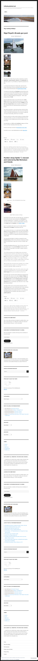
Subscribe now (7, 340)
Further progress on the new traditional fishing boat (13, 529)
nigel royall (17, 150)
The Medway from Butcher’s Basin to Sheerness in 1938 (14, 542)
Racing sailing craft (23, 307)
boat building (14, 149)
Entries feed (6, 447)
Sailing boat (19, 148)
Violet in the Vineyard (15, 408)
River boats (12, 148)
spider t (18, 310)
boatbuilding (18, 149)
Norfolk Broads (22, 150)
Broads (8, 150)
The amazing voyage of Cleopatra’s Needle (11, 533)
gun (9, 150)
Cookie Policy (17, 659)
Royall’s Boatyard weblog (22, 88)
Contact (5, 654)
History (18, 147)
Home (5, 642)
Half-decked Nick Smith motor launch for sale (12, 528)
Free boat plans (6, 646)
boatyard (27, 149)
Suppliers (27, 148)
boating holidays (23, 149)
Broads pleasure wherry (20, 127)
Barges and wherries (12, 305)
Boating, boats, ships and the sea (21, 146)
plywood (25, 150)
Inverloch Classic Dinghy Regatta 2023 (11, 535)
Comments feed (7, 448)
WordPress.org (7, 449)
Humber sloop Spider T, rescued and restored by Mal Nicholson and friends (16, 160)
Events (16, 307)
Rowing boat (16, 148)
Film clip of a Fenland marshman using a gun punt (12, 526)
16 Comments (22, 310)
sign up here (25, 130)
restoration (25, 309)
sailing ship (13, 310)
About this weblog (7, 644)
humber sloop (17, 309)
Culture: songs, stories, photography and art (10, 147)
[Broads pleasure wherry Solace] (24, 127)
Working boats (10, 149)
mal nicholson (22, 309)
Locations (20, 147)
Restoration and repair (7, 148)
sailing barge (5, 310)
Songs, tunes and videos (8, 649)
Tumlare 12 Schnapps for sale (18, 409)
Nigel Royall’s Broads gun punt (16, 33)
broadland (5, 150)
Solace (26, 127)
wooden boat (5, 149)
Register (6, 444)
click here (5, 389)
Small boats (23, 148)
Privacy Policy (6, 651)
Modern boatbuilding (25, 147)
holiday (15, 150)
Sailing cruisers (12, 308)
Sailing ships (17, 308)
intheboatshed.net (10, 6)
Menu (6, 11)
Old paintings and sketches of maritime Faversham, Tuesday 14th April (16, 525)
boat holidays (8, 309)
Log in (6, 445)
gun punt (12, 150)
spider (16, 310)
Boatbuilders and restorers (12, 146)
